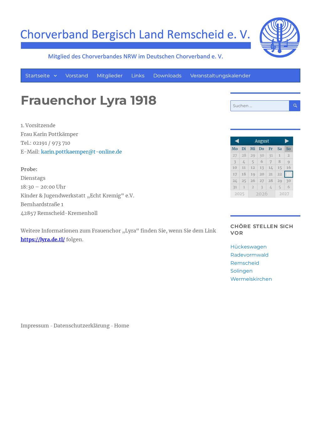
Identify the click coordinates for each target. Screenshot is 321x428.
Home (121, 325)
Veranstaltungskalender (220, 76)
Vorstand (77, 76)
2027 (284, 193)
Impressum (35, 325)
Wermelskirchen (251, 279)
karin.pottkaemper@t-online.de (81, 152)
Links (138, 76)
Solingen (241, 271)
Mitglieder (110, 76)
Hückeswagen (248, 247)
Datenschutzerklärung (82, 325)
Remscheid (244, 263)
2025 (239, 193)
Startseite (37, 76)
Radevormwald (249, 255)
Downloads (167, 76)
